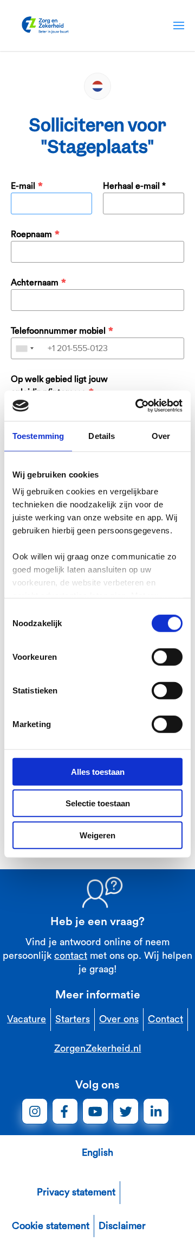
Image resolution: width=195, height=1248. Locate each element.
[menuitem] (178, 25)
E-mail (23, 186)
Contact (165, 1019)
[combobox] (24, 348)
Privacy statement (76, 1192)
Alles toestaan (98, 771)
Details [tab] (101, 435)
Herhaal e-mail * (134, 186)
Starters (72, 1019)
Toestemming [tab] (38, 435)
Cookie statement (50, 1226)
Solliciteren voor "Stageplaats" (97, 136)
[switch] (167, 656)
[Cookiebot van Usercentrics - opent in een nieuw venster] (138, 406)
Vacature (26, 1019)
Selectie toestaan (98, 803)
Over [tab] (161, 435)
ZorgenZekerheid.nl (97, 1048)
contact (70, 955)
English (97, 1152)
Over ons (119, 1019)
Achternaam (34, 282)
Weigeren (97, 834)
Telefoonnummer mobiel (58, 331)
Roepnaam (31, 234)
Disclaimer (122, 1226)
